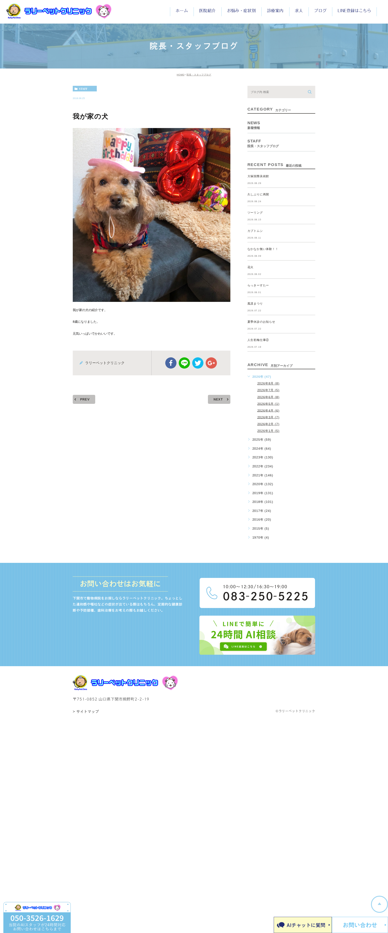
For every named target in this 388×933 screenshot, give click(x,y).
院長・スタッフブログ (199, 74)
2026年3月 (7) (268, 417)
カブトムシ (255, 230)
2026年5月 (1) (268, 403)
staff (83, 88)
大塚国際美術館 (258, 176)
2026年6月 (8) (268, 397)
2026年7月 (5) (268, 390)
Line (184, 363)
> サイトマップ (86, 711)
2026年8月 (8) (268, 383)
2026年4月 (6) (268, 410)
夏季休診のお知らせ (261, 321)
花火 (250, 267)
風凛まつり (255, 303)
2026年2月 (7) (268, 424)
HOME (180, 74)
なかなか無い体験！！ (262, 249)
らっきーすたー (258, 285)
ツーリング (255, 212)
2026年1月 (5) (268, 431)
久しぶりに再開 (258, 194)
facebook (170, 363)
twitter (197, 363)
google (211, 363)
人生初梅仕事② (258, 340)
